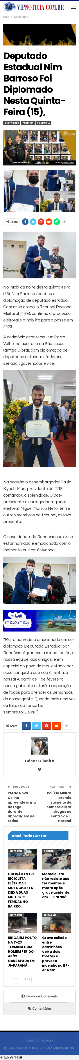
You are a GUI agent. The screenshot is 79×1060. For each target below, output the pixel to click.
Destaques (12, 123)
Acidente (49, 851)
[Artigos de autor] (39, 746)
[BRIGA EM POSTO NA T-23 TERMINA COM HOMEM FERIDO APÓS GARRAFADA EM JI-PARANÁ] (22, 923)
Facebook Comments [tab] (42, 996)
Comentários (42, 1008)
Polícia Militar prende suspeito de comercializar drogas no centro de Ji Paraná (59, 807)
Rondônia (43, 123)
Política (27, 123)
